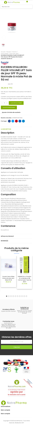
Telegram (23, 121)
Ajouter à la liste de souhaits (11, 112)
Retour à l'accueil (28, 55)
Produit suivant (30, 55)
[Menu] (1, 2)
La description (6, 129)
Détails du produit (7, 236)
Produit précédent (26, 55)
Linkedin (19, 121)
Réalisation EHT (19, 423)
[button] (6, 296)
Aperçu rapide (11, 262)
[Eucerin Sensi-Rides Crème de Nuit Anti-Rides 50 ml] (8, 265)
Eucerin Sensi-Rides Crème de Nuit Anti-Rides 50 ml (8, 278)
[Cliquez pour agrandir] (4, 37)
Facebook (9, 121)
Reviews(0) (4, 241)
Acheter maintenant (9, 107)
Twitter (12, 121)
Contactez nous (8, 321)
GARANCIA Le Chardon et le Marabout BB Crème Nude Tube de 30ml (24, 279)
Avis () (10, 84)
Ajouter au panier (16, 103)
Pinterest (16, 121)
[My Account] (30, 2)
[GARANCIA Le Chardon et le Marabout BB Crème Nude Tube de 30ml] (24, 265)
